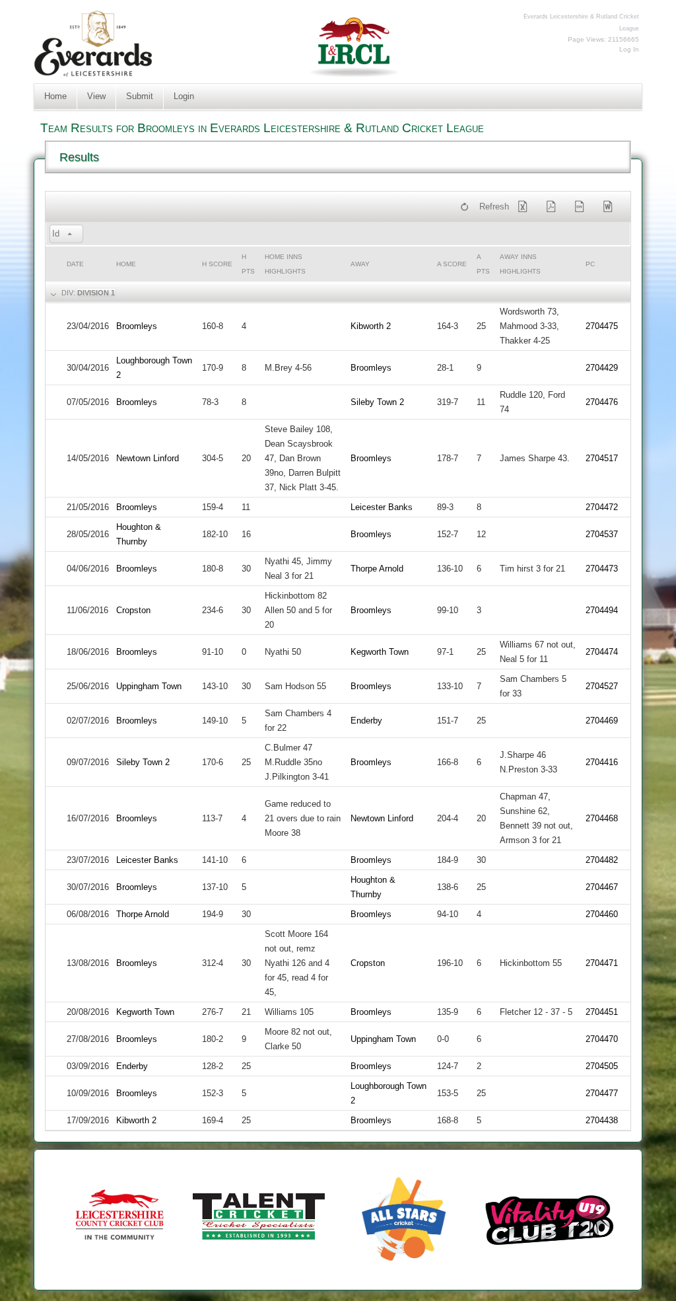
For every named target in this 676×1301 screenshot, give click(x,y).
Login (184, 96)
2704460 (602, 914)
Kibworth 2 (371, 326)
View (96, 96)
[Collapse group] (52, 293)
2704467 (602, 887)
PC (590, 264)
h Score (217, 264)
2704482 (602, 860)
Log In (629, 49)
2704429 (602, 368)
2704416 (602, 762)
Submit (139, 96)
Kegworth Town (380, 652)
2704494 (602, 610)
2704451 (602, 1012)
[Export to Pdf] (554, 207)
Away (360, 264)
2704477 (602, 1093)
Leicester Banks (382, 507)
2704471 (602, 963)
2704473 (602, 569)
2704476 (602, 402)
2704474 (602, 652)
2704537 (602, 534)
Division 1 (96, 293)
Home (55, 96)
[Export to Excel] (525, 207)
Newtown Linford (147, 458)
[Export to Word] (611, 207)
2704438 (602, 1120)
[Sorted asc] (70, 234)
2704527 (602, 686)
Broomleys (136, 326)
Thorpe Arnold (377, 569)
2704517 (602, 458)
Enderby (366, 720)
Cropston (133, 610)
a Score (452, 264)
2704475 (602, 326)
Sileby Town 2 (377, 402)
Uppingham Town (149, 686)
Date (75, 264)
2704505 (602, 1066)
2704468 (602, 818)
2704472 (602, 507)
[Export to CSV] (582, 207)
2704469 (602, 720)
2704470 (602, 1039)
